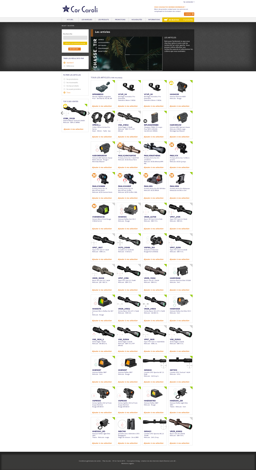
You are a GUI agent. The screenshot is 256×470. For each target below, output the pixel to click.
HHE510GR (175, 309)
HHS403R (174, 94)
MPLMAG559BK (151, 125)
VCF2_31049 (124, 247)
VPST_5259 (175, 247)
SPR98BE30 (97, 94)
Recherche (67, 34)
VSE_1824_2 (98, 339)
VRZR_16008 (98, 278)
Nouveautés (137, 20)
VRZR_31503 (150, 309)
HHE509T (122, 370)
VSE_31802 (123, 125)
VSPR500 (96, 401)
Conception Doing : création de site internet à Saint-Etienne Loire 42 (151, 461)
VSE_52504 (123, 339)
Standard (70, 63)
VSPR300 (122, 401)
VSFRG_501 (149, 247)
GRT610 (173, 370)
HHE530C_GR (176, 401)
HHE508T (96, 370)
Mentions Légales (127, 463)
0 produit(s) (188, 20)
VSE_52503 (175, 339)
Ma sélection (174, 20)
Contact (188, 14)
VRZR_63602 (176, 431)
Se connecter (188, 2)
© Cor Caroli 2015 (119, 461)
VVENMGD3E (98, 217)
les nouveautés (72, 82)
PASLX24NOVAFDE (127, 155)
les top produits (73, 86)
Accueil (70, 20)
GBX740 (122, 431)
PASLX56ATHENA (152, 155)
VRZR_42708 (150, 217)
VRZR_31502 (124, 309)
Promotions (120, 20)
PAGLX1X (174, 155)
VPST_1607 (97, 247)
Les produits (103, 20)
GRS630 (148, 370)
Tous (68, 92)
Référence (70, 66)
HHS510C (122, 217)
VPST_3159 (123, 278)
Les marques (87, 20)
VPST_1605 (149, 339)
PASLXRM (174, 186)
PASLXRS (148, 186)
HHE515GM (175, 278)
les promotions (72, 79)
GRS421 (147, 431)
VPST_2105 (175, 217)
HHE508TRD (150, 401)
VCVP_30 (148, 94)
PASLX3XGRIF (124, 186)
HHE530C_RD (98, 431)
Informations (154, 20)
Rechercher (74, 49)
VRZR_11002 (149, 278)
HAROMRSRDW (99, 155)
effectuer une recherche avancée (75, 43)
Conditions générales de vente (90, 461)
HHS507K (96, 309)
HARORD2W (175, 125)
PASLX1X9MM (98, 186)
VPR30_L (96, 125)
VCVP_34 (122, 94)
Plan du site (107, 461)
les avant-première (74, 89)
